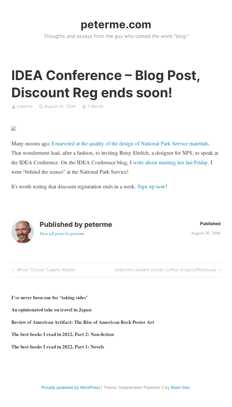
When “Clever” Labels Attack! (45, 271)
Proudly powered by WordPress (70, 387)
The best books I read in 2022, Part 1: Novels (57, 346)
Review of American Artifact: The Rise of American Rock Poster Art (82, 322)
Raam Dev (180, 387)
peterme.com (116, 24)
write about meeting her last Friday (170, 162)
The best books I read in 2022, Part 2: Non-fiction (62, 334)
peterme (25, 106)
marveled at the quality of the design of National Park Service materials (131, 143)
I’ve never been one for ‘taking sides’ (49, 297)
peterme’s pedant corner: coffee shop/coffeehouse (165, 271)
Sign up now (152, 186)
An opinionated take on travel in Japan (51, 309)
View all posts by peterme (62, 233)
